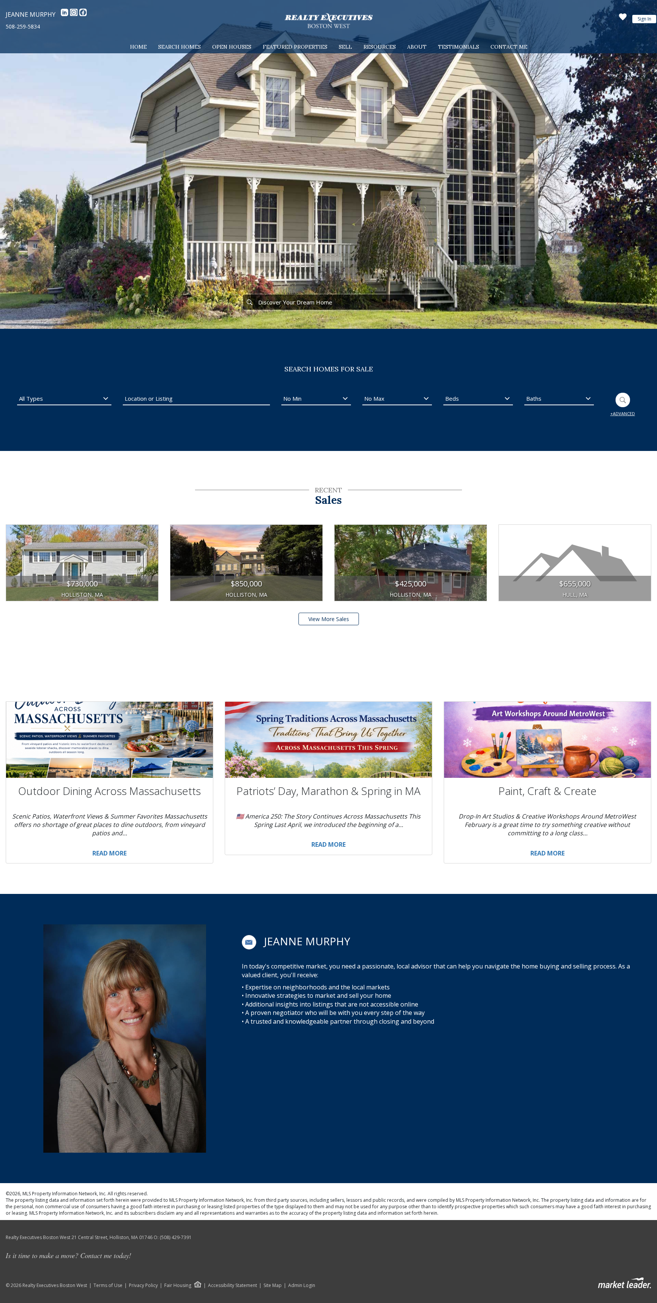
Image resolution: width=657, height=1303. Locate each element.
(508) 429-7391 (176, 1237)
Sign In (644, 19)
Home (138, 46)
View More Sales (328, 619)
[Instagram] (74, 14)
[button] (249, 942)
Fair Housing (177, 1285)
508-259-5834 (23, 26)
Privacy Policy (143, 1285)
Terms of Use (108, 1285)
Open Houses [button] (231, 46)
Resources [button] (379, 46)
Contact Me (508, 46)
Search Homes (179, 46)
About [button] (417, 46)
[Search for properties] (249, 302)
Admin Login (301, 1285)
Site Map (272, 1285)
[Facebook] (83, 14)
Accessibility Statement (232, 1285)
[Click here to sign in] (622, 19)
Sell (345, 46)
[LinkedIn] (65, 14)
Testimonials (458, 46)
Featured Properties (295, 46)
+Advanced (622, 413)
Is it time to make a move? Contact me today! (68, 1255)
